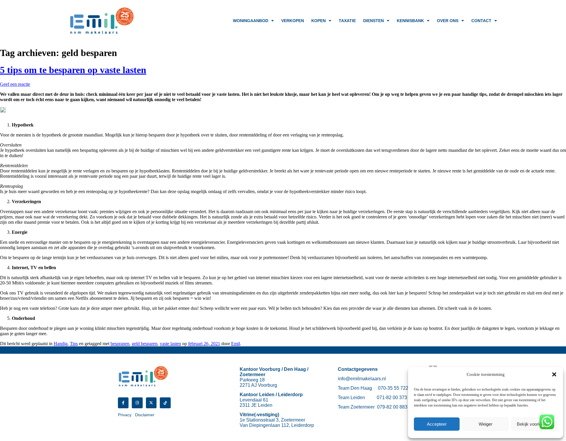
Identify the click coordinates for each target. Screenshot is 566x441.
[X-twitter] (151, 402)
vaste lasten (170, 343)
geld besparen (144, 343)
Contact (481, 20)
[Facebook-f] (123, 402)
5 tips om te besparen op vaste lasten (73, 70)
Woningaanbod (250, 20)
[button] (554, 374)
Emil (235, 343)
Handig (61, 343)
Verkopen (292, 20)
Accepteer (437, 424)
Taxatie (347, 20)
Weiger (485, 424)
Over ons (447, 20)
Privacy (124, 414)
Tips (74, 343)
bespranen (120, 343)
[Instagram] (137, 402)
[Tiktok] (165, 402)
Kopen (318, 20)
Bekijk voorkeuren (534, 424)
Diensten (373, 20)
